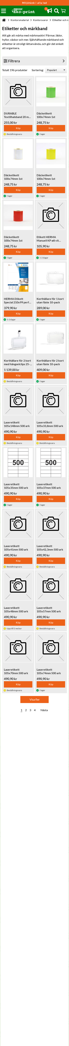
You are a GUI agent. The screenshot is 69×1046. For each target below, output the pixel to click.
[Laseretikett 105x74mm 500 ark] (50, 648)
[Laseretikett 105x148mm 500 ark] (18, 400)
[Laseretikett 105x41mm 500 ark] (18, 524)
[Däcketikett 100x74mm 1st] (50, 91)
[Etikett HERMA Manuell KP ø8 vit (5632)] (50, 215)
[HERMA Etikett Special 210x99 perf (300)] (18, 277)
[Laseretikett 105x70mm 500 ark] (18, 648)
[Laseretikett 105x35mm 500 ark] (18, 462)
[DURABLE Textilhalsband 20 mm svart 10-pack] (18, 91)
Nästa (44, 710)
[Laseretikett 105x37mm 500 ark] (50, 462)
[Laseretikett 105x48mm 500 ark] (18, 586)
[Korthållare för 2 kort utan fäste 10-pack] (50, 339)
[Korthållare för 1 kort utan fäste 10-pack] (50, 277)
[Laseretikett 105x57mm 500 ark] (50, 586)
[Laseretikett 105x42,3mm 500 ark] (50, 524)
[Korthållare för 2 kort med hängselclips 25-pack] (18, 339)
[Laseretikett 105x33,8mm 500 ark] (50, 400)
